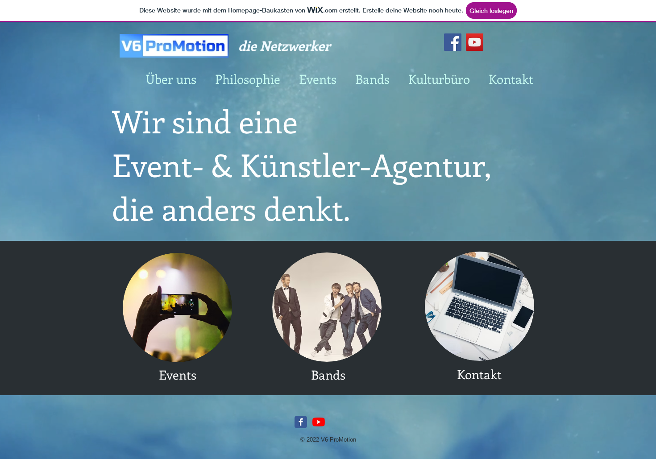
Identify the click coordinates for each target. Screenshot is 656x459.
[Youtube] (318, 422)
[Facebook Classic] (301, 422)
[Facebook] (452, 42)
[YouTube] (474, 42)
